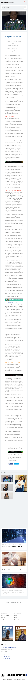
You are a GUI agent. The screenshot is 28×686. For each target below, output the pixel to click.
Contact (19, 602)
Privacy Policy (16, 681)
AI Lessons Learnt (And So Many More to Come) (12, 547)
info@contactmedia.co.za (9, 660)
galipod (12, 51)
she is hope (10, 46)
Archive (3, 619)
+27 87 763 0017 (6, 658)
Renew (15, 617)
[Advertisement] (14, 512)
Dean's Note (4, 613)
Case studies (17, 619)
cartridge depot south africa (13, 45)
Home (7, 602)
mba (9, 51)
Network (3, 617)
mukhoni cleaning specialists (13, 50)
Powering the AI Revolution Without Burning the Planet (13, 592)
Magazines (13, 602)
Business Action (17, 613)
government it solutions (12, 48)
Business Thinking (5, 615)
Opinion (16, 615)
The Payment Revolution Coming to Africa (12, 569)
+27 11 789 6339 (6, 656)
